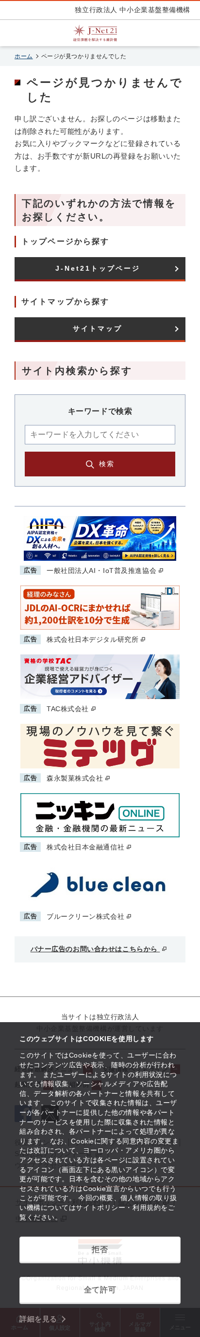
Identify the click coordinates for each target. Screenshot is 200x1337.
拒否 (100, 1249)
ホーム (24, 56)
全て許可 (100, 1290)
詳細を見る (38, 1319)
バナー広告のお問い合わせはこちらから (95, 949)
